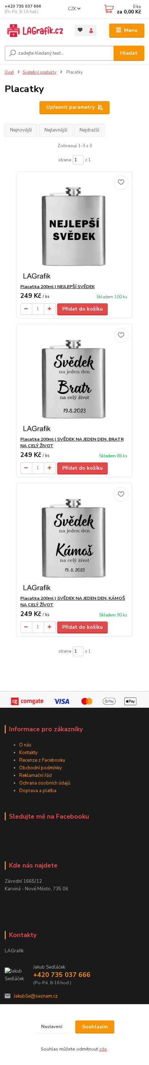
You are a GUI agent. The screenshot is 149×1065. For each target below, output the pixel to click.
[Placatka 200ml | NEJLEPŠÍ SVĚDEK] (74, 227)
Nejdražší (89, 130)
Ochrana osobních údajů (44, 783)
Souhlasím (95, 1026)
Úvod (9, 72)
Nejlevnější (55, 130)
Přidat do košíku (82, 308)
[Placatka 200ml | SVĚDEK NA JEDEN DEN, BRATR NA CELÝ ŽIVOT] (74, 380)
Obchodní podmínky (40, 768)
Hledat (128, 53)
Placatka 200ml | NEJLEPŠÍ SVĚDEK (57, 287)
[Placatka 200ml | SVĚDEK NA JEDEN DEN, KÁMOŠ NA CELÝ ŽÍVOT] (74, 539)
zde (103, 1049)
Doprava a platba (37, 790)
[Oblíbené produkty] (80, 30)
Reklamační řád (35, 775)
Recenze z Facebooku (42, 760)
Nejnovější (21, 130)
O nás (25, 745)
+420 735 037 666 (23, 6)
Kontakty (28, 752)
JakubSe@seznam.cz (36, 996)
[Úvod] (34, 30)
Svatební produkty (39, 72)
